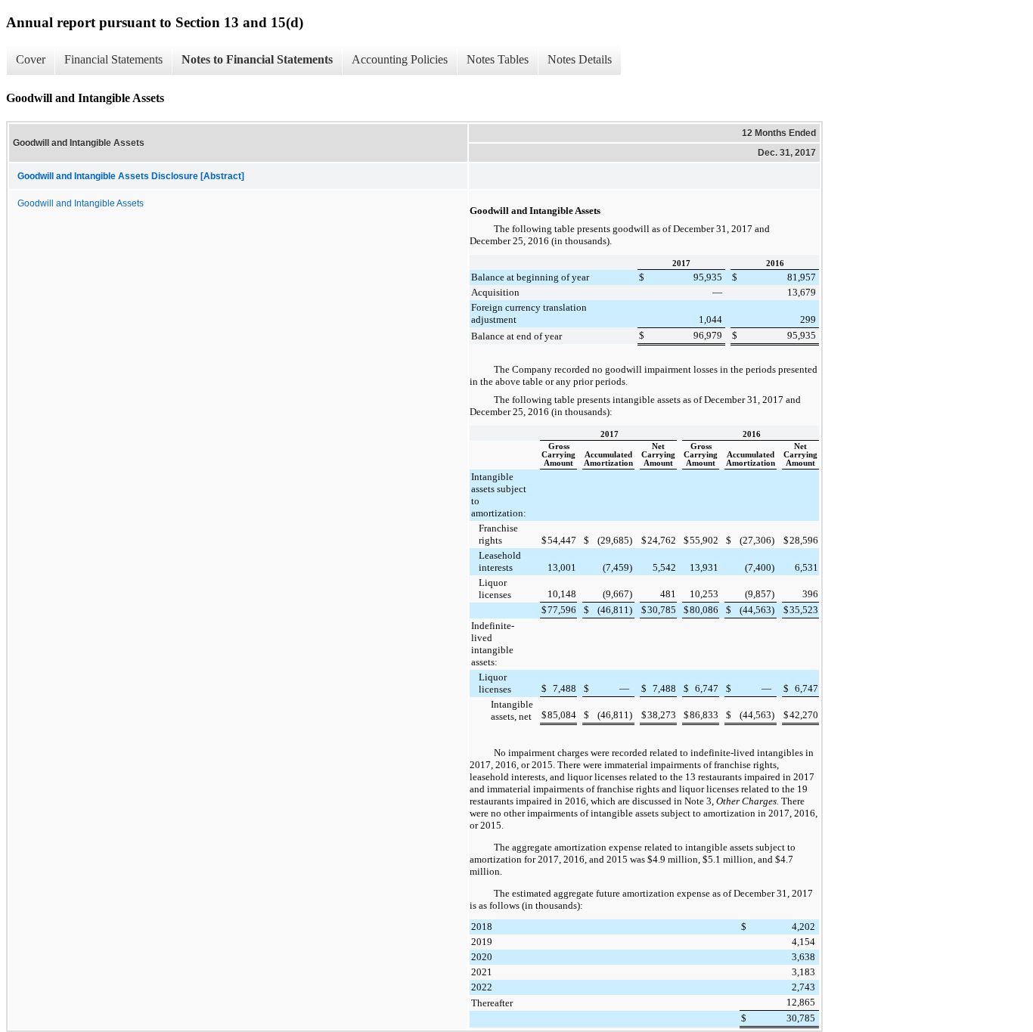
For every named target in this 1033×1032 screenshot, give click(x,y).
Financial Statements (113, 59)
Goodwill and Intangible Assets (80, 203)
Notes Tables (498, 59)
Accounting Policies (400, 59)
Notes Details (580, 59)
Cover (30, 59)
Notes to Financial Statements (257, 59)
